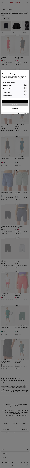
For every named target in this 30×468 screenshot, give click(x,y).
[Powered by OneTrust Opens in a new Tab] (23, 113)
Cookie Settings (15, 108)
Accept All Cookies (15, 101)
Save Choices (15, 104)
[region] (15, 92)
